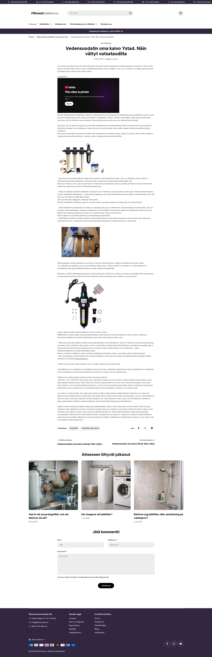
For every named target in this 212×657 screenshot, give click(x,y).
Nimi (59, 540)
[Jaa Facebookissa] (138, 428)
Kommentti (62, 551)
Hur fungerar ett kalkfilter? (96, 514)
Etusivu (31, 37)
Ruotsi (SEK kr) (37, 640)
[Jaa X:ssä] (145, 428)
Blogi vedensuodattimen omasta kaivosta (52, 37)
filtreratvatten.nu (41, 651)
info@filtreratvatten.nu (40, 622)
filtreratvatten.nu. (81, 359)
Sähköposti (112, 540)
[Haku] (130, 13)
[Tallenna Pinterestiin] (152, 428)
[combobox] (100, 13)
